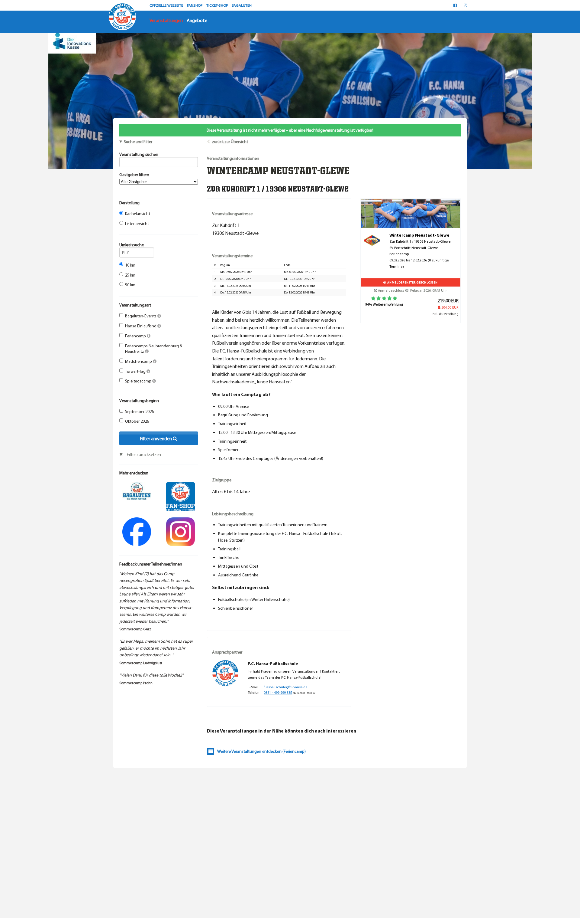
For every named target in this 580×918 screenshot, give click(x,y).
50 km (130, 284)
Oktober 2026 (137, 421)
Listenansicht (137, 223)
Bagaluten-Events (141, 316)
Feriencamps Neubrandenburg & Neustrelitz (153, 348)
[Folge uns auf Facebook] (136, 531)
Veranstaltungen (166, 20)
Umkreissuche (131, 245)
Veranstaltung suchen (138, 154)
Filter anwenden (156, 438)
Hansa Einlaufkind (141, 326)
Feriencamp (136, 336)
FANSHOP (195, 5)
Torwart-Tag (136, 371)
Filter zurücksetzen (144, 454)
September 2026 (139, 411)
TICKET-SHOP (217, 5)
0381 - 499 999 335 (278, 692)
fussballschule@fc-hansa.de (286, 687)
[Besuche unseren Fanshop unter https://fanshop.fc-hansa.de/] (180, 496)
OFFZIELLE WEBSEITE (167, 5)
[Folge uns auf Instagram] (180, 531)
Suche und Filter (138, 141)
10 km (130, 265)
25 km (130, 275)
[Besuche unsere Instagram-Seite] (465, 5)
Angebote (197, 20)
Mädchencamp (139, 361)
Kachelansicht (137, 213)
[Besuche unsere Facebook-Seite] (455, 5)
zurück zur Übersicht (230, 141)
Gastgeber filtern (134, 174)
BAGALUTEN (242, 5)
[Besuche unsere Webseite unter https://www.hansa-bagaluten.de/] (136, 490)
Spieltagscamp (138, 381)
